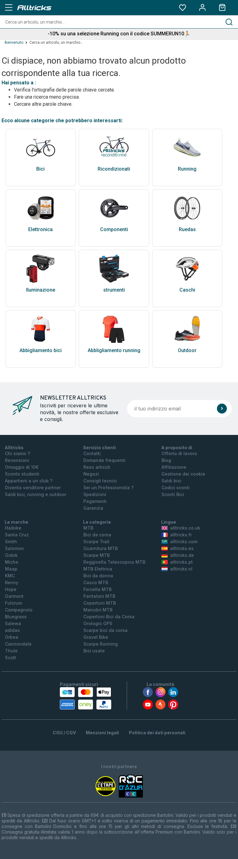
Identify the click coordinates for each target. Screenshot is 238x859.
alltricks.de (182, 555)
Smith (11, 541)
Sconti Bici (172, 494)
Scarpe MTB (96, 555)
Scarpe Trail (96, 541)
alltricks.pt (181, 562)
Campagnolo (19, 609)
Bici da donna (98, 575)
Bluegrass (16, 616)
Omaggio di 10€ (22, 467)
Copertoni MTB (99, 603)
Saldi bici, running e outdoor (35, 494)
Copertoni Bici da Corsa (108, 616)
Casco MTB (95, 582)
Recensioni (17, 460)
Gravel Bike (95, 637)
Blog (166, 460)
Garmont (14, 596)
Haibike (13, 527)
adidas (12, 630)
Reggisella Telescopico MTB (114, 562)
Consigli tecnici (100, 480)
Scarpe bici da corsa (105, 630)
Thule (11, 650)
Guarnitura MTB (100, 548)
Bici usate (94, 650)
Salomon (14, 548)
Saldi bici (171, 480)
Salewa (13, 623)
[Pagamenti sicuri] (85, 698)
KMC (10, 575)
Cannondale (18, 643)
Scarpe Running (100, 643)
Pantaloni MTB (99, 596)
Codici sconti (175, 487)
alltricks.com (183, 541)
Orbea (11, 637)
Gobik (11, 555)
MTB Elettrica (97, 568)
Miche (11, 562)
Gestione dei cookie (183, 473)
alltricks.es (182, 548)
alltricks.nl (181, 568)
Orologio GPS (97, 623)
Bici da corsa (97, 534)
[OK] (222, 409)
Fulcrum (13, 603)
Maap (11, 568)
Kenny (11, 582)
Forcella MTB (97, 589)
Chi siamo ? (17, 453)
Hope (10, 589)
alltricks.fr (181, 534)
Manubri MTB (97, 609)
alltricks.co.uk (185, 527)
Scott (10, 657)
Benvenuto (14, 42)
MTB (88, 527)
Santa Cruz (17, 534)
